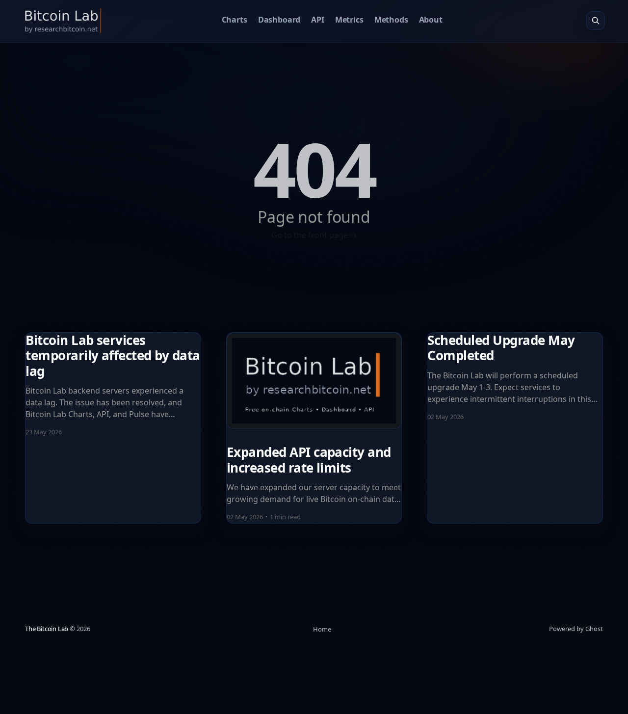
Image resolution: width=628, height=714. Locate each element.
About (431, 19)
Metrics (349, 19)
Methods (391, 19)
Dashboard (279, 19)
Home (322, 629)
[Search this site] (595, 20)
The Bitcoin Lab (46, 628)
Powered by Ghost (576, 628)
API (317, 19)
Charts (234, 19)
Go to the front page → (314, 235)
